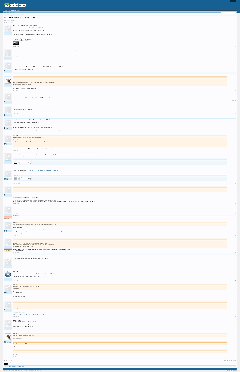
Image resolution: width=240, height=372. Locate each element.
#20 (235, 356)
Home (6, 10)
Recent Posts (12, 12)
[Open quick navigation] (235, 366)
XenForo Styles (29, 370)
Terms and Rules (229, 370)
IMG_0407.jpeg (20, 177)
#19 (235, 329)
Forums (13, 10)
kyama (5, 33)
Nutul (13, 90)
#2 (235, 56)
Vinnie (5, 57)
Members (18, 10)
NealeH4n (6, 127)
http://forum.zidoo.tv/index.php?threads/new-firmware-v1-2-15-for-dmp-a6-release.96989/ (29, 314)
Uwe (5, 114)
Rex (13, 254)
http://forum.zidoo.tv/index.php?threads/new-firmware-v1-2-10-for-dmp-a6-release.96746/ (41, 170)
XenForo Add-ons (23, 370)
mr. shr (5, 292)
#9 (235, 166)
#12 (235, 213)
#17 (235, 298)
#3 (235, 71)
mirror (5, 214)
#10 (235, 183)
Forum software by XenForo (11, 370)
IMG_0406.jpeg (20, 161)
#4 (235, 90)
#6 (235, 113)
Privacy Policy (235, 370)
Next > (12, 22)
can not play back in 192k (10, 20)
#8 (235, 150)
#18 (235, 316)
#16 (235, 280)
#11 (235, 203)
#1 (235, 46)
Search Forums (6, 12)
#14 (235, 252)
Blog (9, 10)
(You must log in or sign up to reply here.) (230, 360)
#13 (235, 235)
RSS (236, 369)
